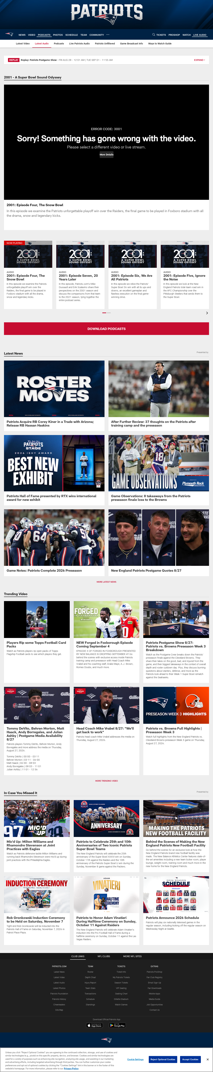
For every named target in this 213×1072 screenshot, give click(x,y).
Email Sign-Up (154, 982)
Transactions (90, 993)
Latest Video (59, 977)
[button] (106, 154)
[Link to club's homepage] (9, 34)
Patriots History (59, 999)
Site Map (59, 1010)
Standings (90, 1004)
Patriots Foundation (59, 993)
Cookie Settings (135, 1059)
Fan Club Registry (154, 977)
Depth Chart (90, 977)
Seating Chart (121, 993)
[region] (106, 1060)
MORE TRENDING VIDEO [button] (106, 781)
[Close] (207, 1059)
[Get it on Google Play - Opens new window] (117, 1027)
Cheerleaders (59, 1004)
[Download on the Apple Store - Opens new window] (94, 1026)
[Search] (153, 34)
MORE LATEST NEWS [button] (106, 582)
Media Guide (154, 999)
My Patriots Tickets (121, 977)
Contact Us (155, 1010)
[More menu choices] (107, 34)
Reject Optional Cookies (163, 1059)
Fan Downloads (154, 988)
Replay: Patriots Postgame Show (39, 60)
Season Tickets (121, 982)
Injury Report (90, 982)
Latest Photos (59, 988)
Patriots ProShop (154, 972)
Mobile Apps (154, 993)
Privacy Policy (71, 1068)
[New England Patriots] (106, 1041)
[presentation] (207, 313)
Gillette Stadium (121, 999)
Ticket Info (121, 972)
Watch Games (121, 1004)
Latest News (59, 972)
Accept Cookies (190, 1059)
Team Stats (90, 988)
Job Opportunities (154, 1004)
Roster (90, 972)
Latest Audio (59, 982)
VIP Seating (121, 988)
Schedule (90, 999)
